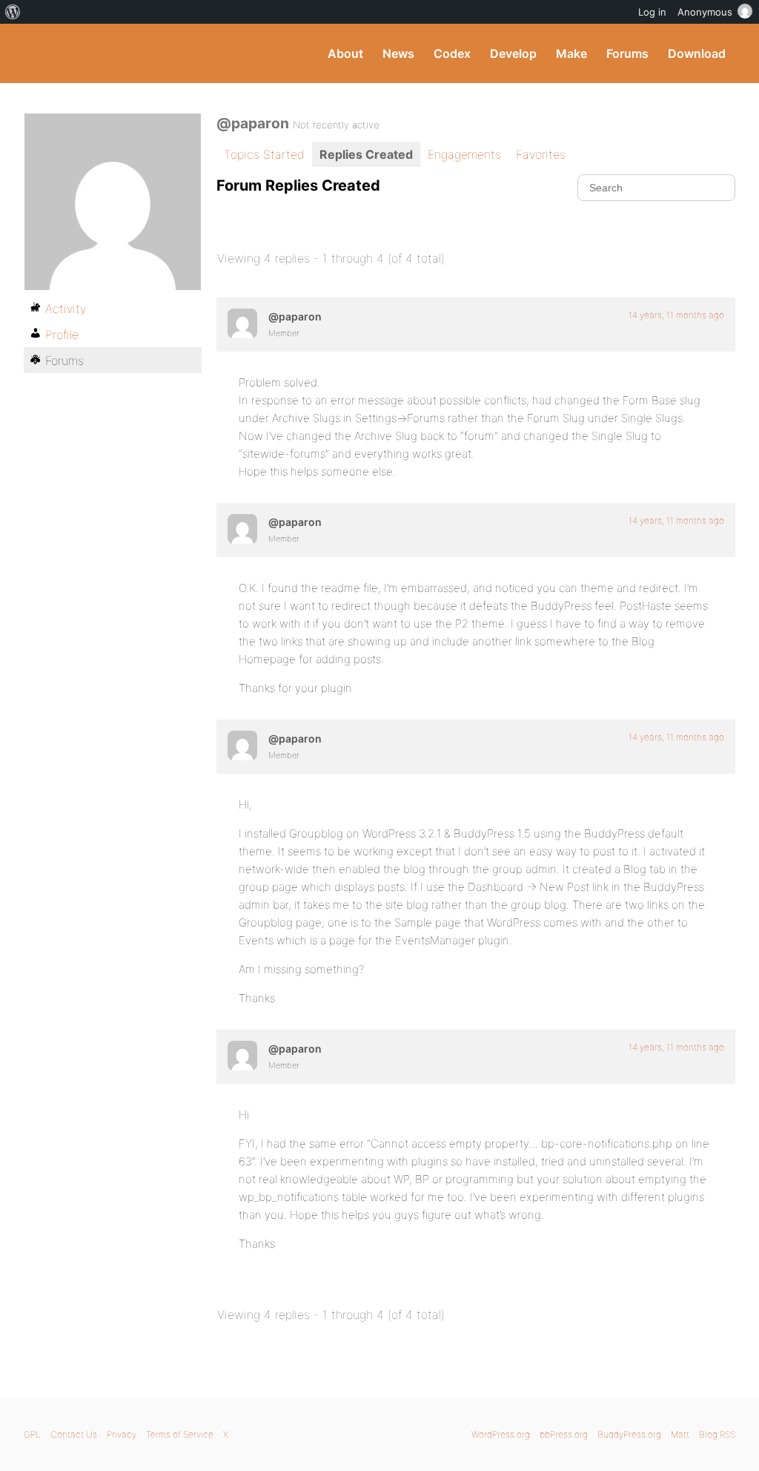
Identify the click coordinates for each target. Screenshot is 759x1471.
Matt (680, 1434)
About (345, 53)
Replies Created (366, 154)
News (398, 53)
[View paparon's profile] (242, 323)
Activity (65, 308)
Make (571, 53)
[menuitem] (13, 12)
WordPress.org (500, 1434)
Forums (627, 53)
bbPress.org (564, 1434)
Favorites (541, 154)
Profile (62, 334)
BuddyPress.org (123, 53)
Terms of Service (179, 1434)
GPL (32, 1434)
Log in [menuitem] (652, 12)
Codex (452, 53)
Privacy (121, 1434)
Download (697, 53)
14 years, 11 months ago (676, 314)
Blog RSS (717, 1434)
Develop (513, 53)
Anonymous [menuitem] (704, 12)
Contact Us (73, 1434)
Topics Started (264, 154)
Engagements (464, 154)
